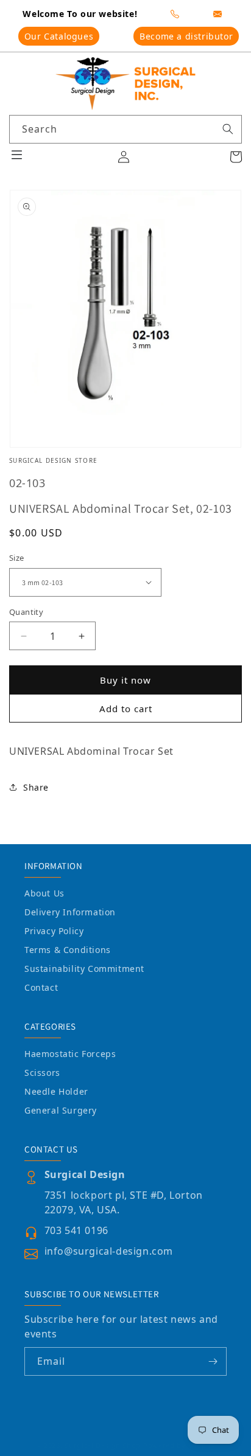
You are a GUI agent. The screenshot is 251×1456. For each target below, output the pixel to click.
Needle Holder (56, 1091)
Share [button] (36, 787)
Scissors (42, 1072)
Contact (41, 987)
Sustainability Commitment (84, 968)
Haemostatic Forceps (70, 1053)
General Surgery (60, 1110)
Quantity (26, 611)
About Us (44, 893)
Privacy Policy (53, 931)
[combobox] (125, 129)
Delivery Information (70, 912)
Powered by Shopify (179, 1445)
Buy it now (125, 680)
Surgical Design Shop (103, 1445)
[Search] (227, 129)
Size (16, 557)
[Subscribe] (212, 1361)
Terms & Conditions (67, 949)
